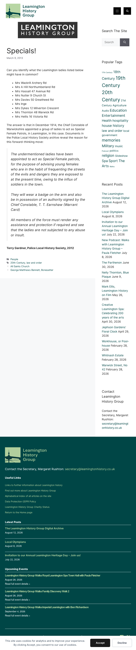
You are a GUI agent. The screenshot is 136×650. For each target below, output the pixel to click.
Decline (122, 642)
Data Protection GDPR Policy (20, 501)
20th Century (17, 262)
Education (118, 110)
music (119, 146)
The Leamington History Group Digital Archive (115, 198)
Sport (113, 161)
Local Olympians (113, 212)
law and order (34, 262)
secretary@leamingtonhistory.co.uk (90, 469)
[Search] (124, 42)
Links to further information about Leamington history (34, 485)
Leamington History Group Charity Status (27, 506)
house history (113, 126)
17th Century (107, 72)
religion (108, 155)
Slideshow (121, 155)
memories (111, 140)
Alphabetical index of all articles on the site (28, 496)
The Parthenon (112, 262)
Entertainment (113, 115)
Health (107, 121)
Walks (112, 167)
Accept (100, 642)
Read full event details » (17, 583)
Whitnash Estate (113, 355)
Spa (105, 161)
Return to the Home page (18, 512)
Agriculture (119, 105)
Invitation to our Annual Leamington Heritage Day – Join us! (43, 555)
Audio (105, 110)
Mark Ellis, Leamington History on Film (115, 291)
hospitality (120, 121)
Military (108, 146)
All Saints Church (20, 266)
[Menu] (117, 11)
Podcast (105, 151)
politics (114, 150)
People (14, 259)
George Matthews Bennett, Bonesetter (31, 270)
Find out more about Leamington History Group (30, 490)
